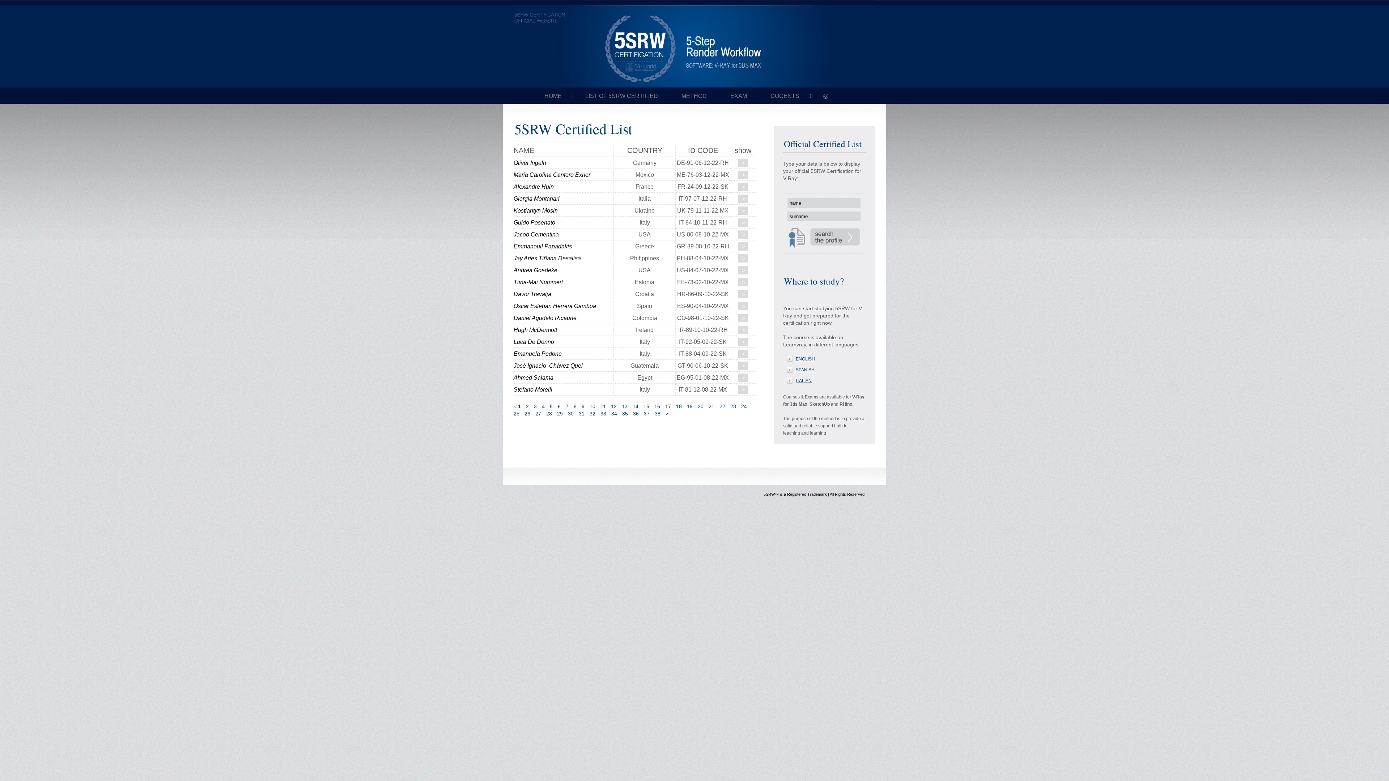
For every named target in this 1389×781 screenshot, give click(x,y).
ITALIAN (804, 380)
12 (614, 406)
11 (603, 406)
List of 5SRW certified (621, 96)
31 (582, 414)
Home (553, 96)
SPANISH (805, 369)
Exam (738, 96)
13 (625, 406)
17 (668, 406)
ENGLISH (805, 359)
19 (690, 406)
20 (701, 406)
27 (538, 414)
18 (679, 406)
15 (646, 406)
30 (571, 414)
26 (527, 414)
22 (722, 406)
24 (744, 406)
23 (733, 406)
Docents (784, 96)
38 (657, 414)
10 (592, 406)
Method (694, 96)
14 (635, 406)
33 (603, 414)
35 (625, 414)
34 (614, 414)
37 (647, 414)
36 (636, 414)
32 (592, 414)
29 (560, 414)
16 (657, 406)
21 (711, 406)
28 (549, 414)
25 (516, 414)
